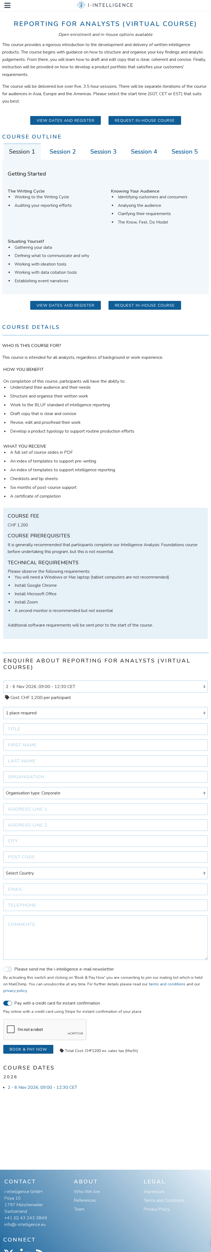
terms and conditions (167, 984)
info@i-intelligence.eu (25, 1225)
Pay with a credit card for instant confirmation (57, 1003)
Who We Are (87, 1192)
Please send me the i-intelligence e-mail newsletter (64, 969)
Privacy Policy (157, 1209)
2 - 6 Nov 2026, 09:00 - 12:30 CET (42, 1087)
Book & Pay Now (28, 1049)
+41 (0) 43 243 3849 (25, 1218)
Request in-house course (145, 120)
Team (79, 1209)
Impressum (154, 1192)
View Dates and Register (66, 120)
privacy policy (15, 990)
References (85, 1200)
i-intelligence (111, 5)
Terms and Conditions (164, 1200)
